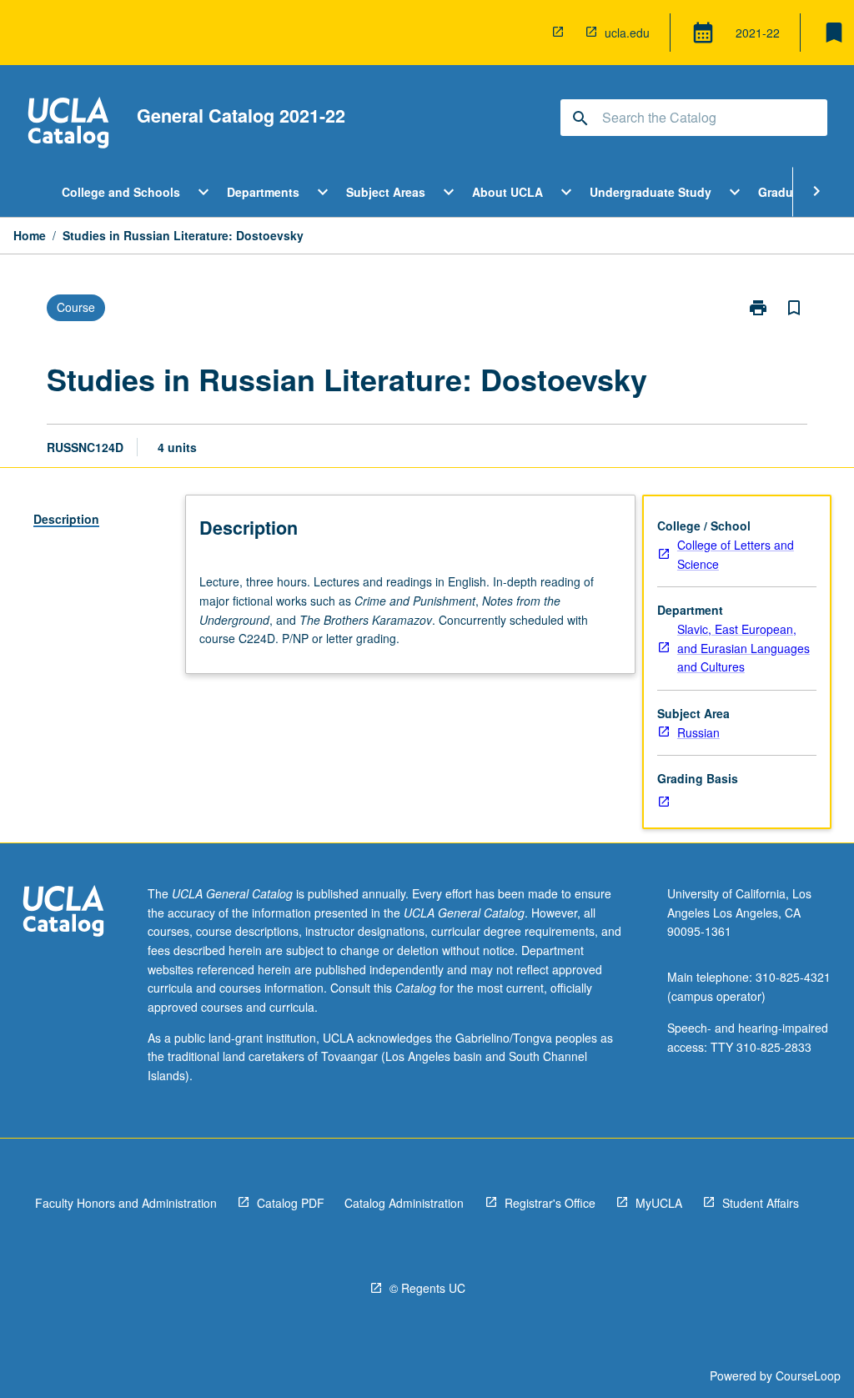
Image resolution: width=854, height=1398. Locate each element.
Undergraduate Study (650, 192)
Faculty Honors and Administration (126, 1202)
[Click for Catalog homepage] (68, 124)
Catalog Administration (404, 1202)
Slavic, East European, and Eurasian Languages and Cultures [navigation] (743, 648)
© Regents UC (427, 1288)
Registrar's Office (550, 1202)
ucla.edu (627, 32)
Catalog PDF (290, 1202)
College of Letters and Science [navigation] (735, 554)
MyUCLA (658, 1202)
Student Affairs (760, 1202)
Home (29, 235)
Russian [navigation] (698, 732)
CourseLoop (808, 1375)
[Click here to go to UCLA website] (63, 913)
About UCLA (507, 192)
